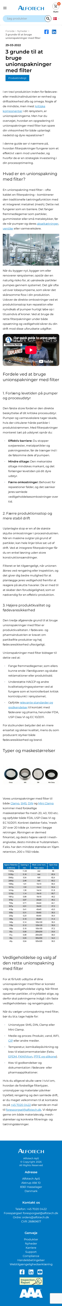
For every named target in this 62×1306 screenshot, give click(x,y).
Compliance (31, 1256)
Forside (10, 31)
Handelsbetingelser (31, 1260)
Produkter (31, 1239)
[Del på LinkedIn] (54, 34)
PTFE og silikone (45, 1056)
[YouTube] (40, 1272)
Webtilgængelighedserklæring (31, 1264)
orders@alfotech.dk (35, 1217)
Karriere (31, 1247)
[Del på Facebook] (46, 34)
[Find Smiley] (31, 1281)
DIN (30, 803)
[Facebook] (22, 1272)
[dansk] (56, 18)
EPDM (12, 1056)
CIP (10, 1040)
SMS (24, 803)
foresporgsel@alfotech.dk (23, 1109)
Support (31, 1252)
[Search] (48, 18)
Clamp (15, 803)
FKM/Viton (25, 1056)
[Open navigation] (10, 8)
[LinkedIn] (31, 1272)
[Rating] (31, 1293)
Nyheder (22, 31)
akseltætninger (47, 223)
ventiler (8, 228)
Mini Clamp (46, 803)
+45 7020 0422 (21, 1105)
